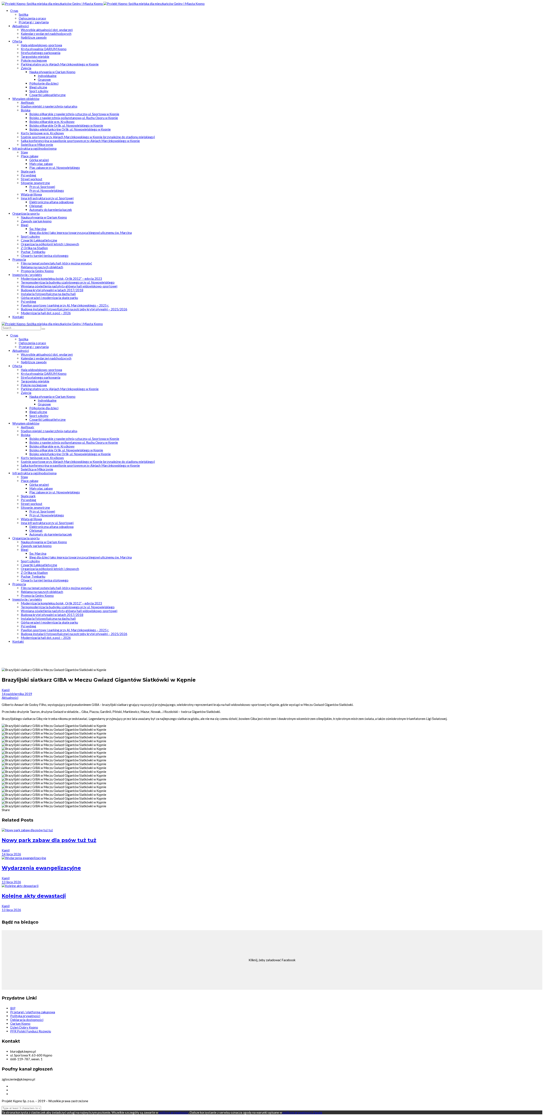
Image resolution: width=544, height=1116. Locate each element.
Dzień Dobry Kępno (24, 1027)
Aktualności (10, 697)
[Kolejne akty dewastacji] (20, 886)
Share (6, 810)
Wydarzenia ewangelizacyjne (41, 868)
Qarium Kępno (20, 1023)
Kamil (6, 690)
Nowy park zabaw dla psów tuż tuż (49, 840)
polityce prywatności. (297, 1112)
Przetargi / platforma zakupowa (32, 1012)
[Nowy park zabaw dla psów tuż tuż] (27, 830)
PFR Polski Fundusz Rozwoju (30, 1031)
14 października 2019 (17, 694)
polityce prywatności (173, 1112)
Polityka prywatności (25, 1016)
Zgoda (317, 1112)
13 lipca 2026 (11, 882)
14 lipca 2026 (11, 854)
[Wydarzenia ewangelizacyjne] (24, 858)
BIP (13, 1008)
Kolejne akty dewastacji (34, 896)
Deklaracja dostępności (26, 1020)
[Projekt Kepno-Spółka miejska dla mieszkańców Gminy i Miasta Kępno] (52, 4)
